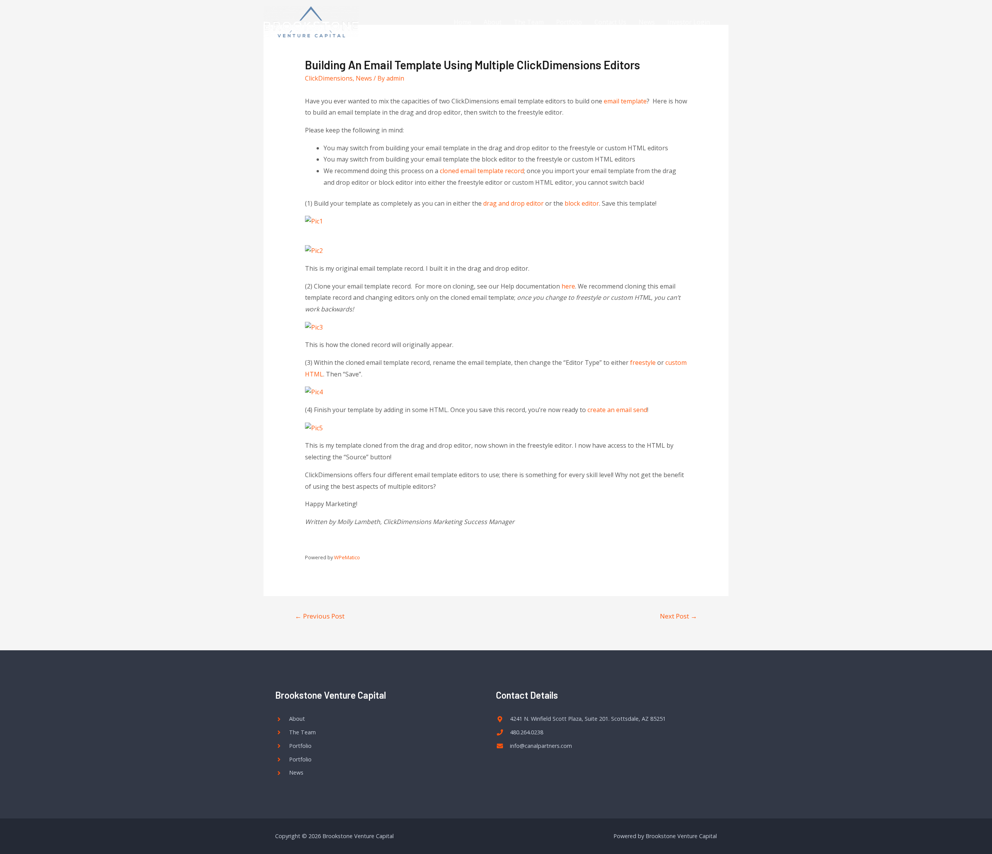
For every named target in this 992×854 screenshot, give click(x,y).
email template (625, 101)
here (568, 286)
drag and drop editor (513, 203)
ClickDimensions (329, 78)
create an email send (617, 410)
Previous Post (319, 616)
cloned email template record (482, 171)
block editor (582, 203)
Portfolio (569, 22)
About (492, 22)
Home (462, 22)
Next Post (678, 616)
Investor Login (688, 22)
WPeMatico (347, 557)
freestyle (643, 362)
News (647, 22)
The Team (529, 22)
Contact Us (610, 22)
